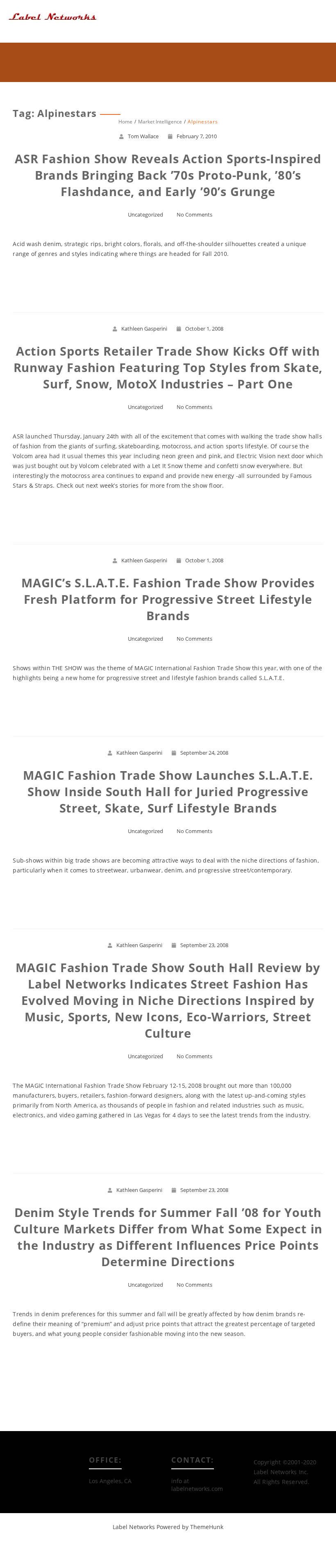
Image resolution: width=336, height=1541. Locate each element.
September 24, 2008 (204, 752)
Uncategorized (145, 214)
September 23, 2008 (204, 945)
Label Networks (134, 1527)
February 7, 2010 (197, 136)
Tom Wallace (143, 136)
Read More (168, 283)
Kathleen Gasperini (144, 328)
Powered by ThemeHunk (190, 1527)
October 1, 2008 (204, 328)
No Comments (194, 214)
